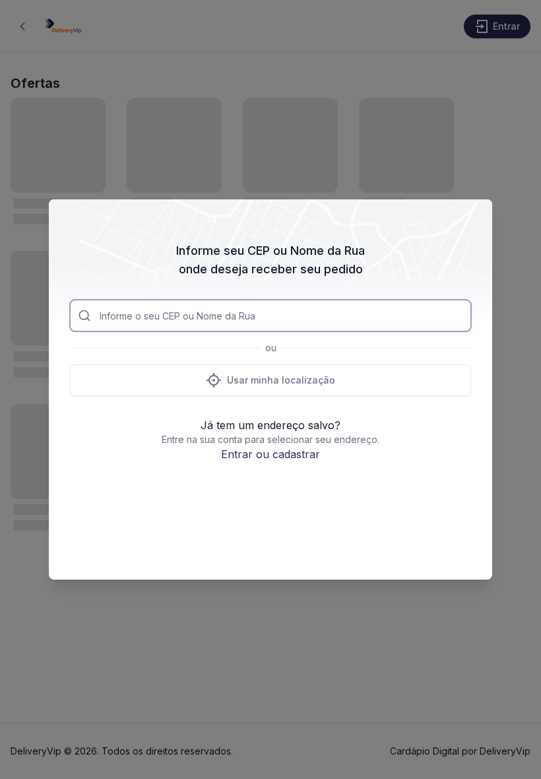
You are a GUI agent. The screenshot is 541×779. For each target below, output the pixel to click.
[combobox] (270, 315)
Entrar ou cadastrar (270, 454)
